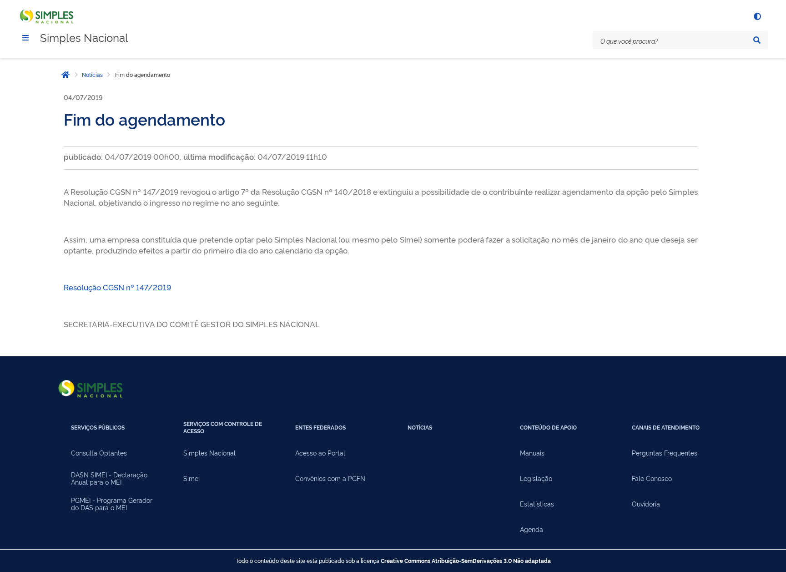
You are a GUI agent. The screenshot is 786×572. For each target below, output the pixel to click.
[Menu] (25, 37)
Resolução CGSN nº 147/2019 (117, 287)
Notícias (92, 74)
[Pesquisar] (757, 40)
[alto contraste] (757, 16)
